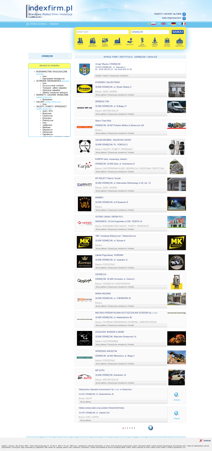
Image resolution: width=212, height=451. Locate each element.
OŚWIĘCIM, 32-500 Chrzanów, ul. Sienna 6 (114, 279)
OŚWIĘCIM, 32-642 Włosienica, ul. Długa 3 (114, 356)
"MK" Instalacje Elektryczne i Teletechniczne (115, 236)
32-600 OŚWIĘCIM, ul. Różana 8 (110, 240)
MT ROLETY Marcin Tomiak (108, 178)
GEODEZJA (100, 274)
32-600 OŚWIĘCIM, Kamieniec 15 (110, 375)
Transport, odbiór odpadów (55, 88)
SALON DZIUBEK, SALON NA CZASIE (113, 140)
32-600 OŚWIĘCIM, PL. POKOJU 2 (111, 144)
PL (149, 24)
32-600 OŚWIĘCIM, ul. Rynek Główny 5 (113, 87)
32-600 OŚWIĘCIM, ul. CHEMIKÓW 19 (113, 298)
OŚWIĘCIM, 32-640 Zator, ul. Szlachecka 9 (115, 164)
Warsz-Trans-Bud (103, 121)
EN (159, 24)
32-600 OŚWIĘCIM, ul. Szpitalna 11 (111, 260)
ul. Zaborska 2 (119, 67)
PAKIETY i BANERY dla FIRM (167, 14)
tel (96, 69)
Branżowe (47, 113)
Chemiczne (48, 116)
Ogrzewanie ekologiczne (54, 78)
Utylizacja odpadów (51, 90)
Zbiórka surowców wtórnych (55, 92)
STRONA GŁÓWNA (38, 24)
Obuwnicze (47, 130)
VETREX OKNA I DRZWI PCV (109, 217)
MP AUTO (99, 370)
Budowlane (47, 99)
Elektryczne (48, 120)
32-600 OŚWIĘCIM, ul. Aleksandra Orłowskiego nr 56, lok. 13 (123, 183)
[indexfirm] (49, 10)
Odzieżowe (47, 132)
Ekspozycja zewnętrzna (119, 76)
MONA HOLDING (103, 293)
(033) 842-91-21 (106, 69)
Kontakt (98, 76)
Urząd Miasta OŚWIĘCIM (107, 64)
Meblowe (46, 127)
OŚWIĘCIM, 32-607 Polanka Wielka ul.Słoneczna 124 (119, 125)
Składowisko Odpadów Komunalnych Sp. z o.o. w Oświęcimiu (105, 389)
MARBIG (99, 197)
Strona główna (101, 95)
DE (169, 24)
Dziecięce (47, 118)
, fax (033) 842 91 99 (123, 69)
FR (179, 24)
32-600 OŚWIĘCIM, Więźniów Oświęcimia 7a (115, 336)
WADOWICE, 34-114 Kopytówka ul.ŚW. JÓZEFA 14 (118, 221)
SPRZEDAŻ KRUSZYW (106, 351)
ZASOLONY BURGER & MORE (109, 332)
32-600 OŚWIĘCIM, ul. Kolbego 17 (111, 106)
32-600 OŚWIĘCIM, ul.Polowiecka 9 (111, 202)
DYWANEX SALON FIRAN (107, 82)
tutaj (183, 447)
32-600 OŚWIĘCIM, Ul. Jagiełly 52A (94, 413)
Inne (44, 76)
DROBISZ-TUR (102, 101)
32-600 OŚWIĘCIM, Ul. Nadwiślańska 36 (96, 394)
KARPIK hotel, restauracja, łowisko (111, 159)
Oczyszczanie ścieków (53, 85)
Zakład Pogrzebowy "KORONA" (109, 255)
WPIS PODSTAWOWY (171, 18)
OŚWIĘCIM (54, 24)
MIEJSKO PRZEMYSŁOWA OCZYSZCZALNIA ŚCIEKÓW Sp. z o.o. (126, 313)
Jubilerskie (47, 125)
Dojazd (105, 76)
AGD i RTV (48, 111)
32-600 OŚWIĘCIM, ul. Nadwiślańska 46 (113, 317)
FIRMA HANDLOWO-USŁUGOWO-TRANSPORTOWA (101, 408)
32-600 (98, 67)
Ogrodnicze (48, 134)
